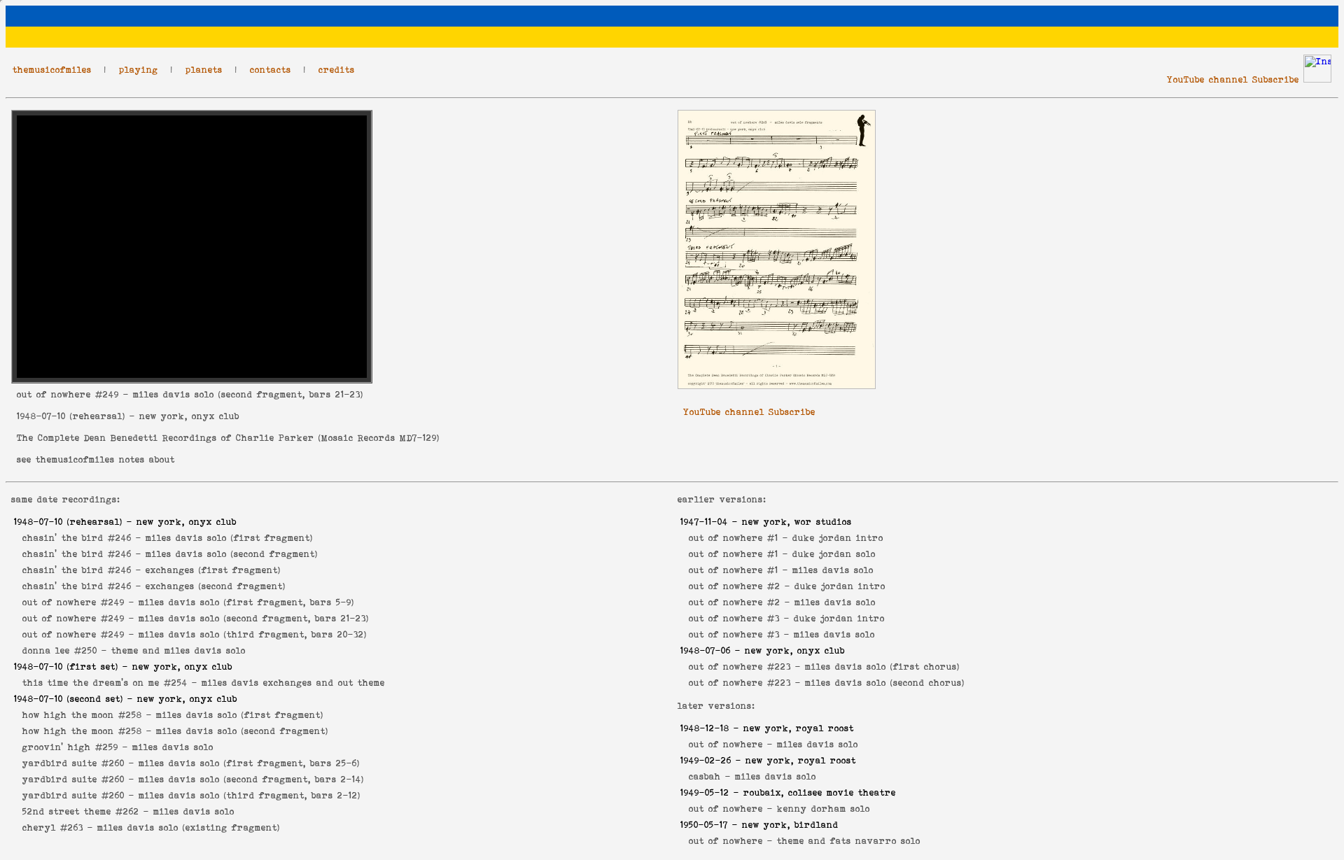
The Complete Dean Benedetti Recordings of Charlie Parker (165, 437)
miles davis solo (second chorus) (885, 682)
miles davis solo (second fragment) (232, 554)
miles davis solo (173, 747)
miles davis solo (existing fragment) (188, 827)
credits (336, 69)
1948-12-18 (704, 728)
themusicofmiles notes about (105, 459)
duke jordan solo (834, 554)
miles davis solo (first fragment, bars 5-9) (246, 602)
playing (138, 69)
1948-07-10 (41, 416)
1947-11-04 (704, 521)
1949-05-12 (704, 792)
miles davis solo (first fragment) (229, 538)
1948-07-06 (705, 650)
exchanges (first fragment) (213, 570)
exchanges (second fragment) (216, 586)
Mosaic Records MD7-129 (379, 437)
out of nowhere (54, 394)
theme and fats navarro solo (848, 841)
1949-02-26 (706, 760)
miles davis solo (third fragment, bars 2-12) (249, 795)
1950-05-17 (704, 824)
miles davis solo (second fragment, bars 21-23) (254, 618)
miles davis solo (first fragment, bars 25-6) (249, 763)
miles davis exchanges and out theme (293, 682)
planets (204, 69)
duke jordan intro (837, 538)
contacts (270, 69)
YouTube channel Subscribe (1233, 79)
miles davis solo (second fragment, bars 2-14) (251, 779)
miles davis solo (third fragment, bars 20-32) (253, 634)
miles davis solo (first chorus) (882, 666)
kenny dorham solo (823, 808)
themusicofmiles (52, 69)
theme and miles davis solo (178, 650)
